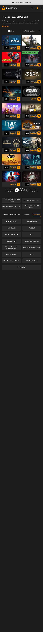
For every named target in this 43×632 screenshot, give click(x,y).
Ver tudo (36, 215)
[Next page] (36, 190)
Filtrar (12, 31)
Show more (5, 26)
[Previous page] (7, 190)
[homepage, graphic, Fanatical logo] (10, 8)
